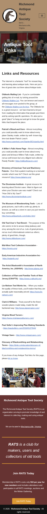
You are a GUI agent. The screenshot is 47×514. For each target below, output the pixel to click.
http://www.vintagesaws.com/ (28, 335)
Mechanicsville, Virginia (31, 426)
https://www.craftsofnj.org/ (30, 279)
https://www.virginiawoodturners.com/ (18, 318)
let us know (13, 358)
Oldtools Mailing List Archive (17, 107)
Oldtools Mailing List (10, 100)
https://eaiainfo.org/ (10, 258)
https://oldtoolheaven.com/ (26, 161)
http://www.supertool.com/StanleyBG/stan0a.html (23, 141)
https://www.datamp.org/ (21, 177)
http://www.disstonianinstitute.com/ (16, 196)
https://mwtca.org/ (9, 248)
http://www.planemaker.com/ (27, 308)
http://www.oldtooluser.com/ (13, 238)
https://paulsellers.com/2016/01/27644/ (19, 328)
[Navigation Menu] (42, 15)
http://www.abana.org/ (34, 268)
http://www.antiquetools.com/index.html (18, 216)
